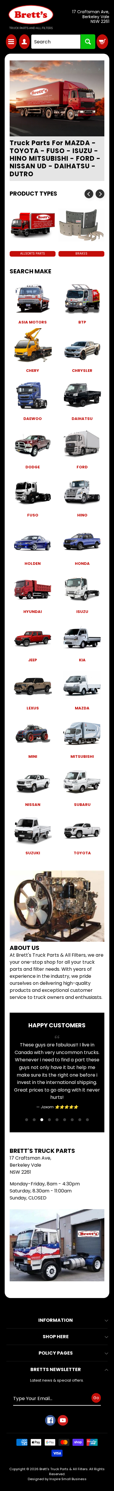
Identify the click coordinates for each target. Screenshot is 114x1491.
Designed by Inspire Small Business (57, 1479)
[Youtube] (63, 1420)
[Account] (24, 41)
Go (96, 1397)
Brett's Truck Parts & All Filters (63, 1469)
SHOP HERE (56, 1336)
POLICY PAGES (56, 1353)
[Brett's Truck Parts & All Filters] (31, 17)
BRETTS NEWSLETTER (55, 1369)
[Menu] (11, 41)
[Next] (100, 193)
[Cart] (102, 41)
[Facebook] (50, 1420)
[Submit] (88, 41)
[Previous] (88, 193)
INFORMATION (55, 1320)
